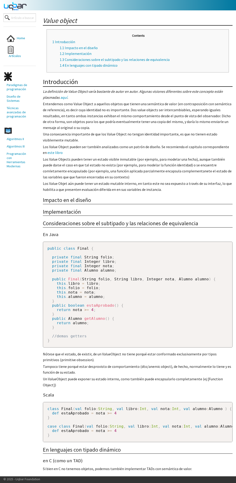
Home (20, 38)
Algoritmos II (15, 139)
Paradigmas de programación (17, 87)
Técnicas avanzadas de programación (16, 112)
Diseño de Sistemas (14, 98)
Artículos (14, 56)
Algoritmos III (16, 146)
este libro (55, 152)
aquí (63, 97)
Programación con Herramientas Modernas (16, 160)
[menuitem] (16, 38)
